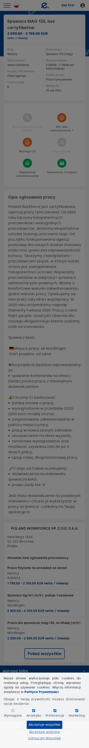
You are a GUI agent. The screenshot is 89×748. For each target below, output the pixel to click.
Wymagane (13, 716)
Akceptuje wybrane (44, 732)
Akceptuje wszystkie (44, 725)
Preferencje (54, 716)
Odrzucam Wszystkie (44, 738)
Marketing (77, 716)
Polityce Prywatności (41, 692)
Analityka (33, 716)
